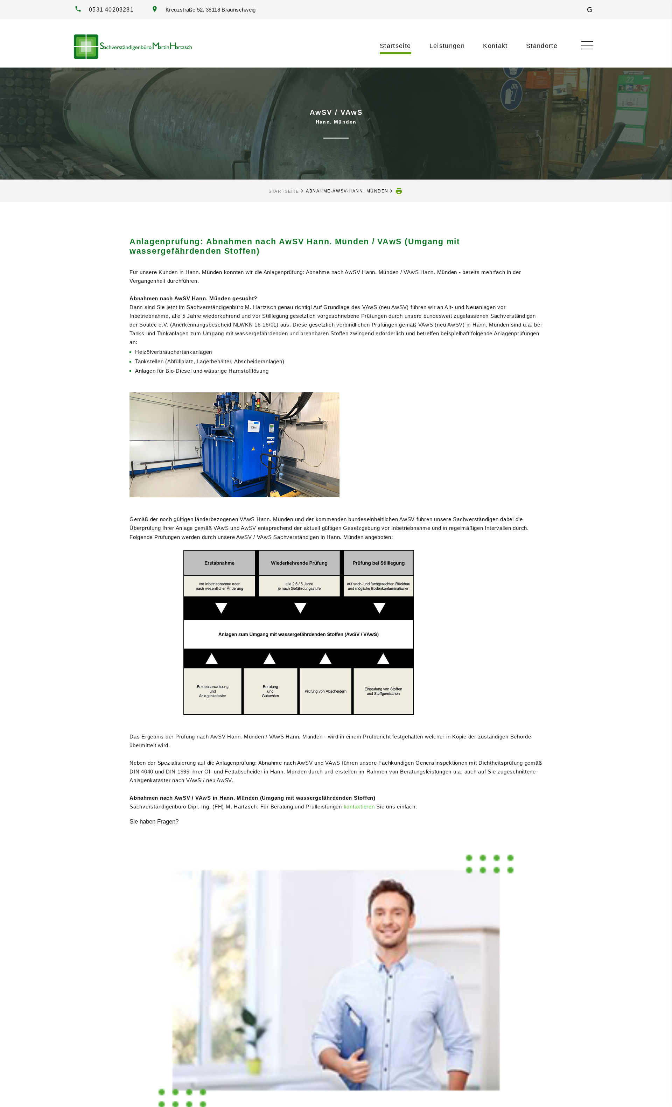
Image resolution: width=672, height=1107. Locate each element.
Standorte (542, 45)
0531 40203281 (111, 10)
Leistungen (447, 45)
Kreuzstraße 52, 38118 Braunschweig (209, 10)
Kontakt (495, 45)
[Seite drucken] (399, 191)
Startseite (395, 45)
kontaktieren (359, 807)
